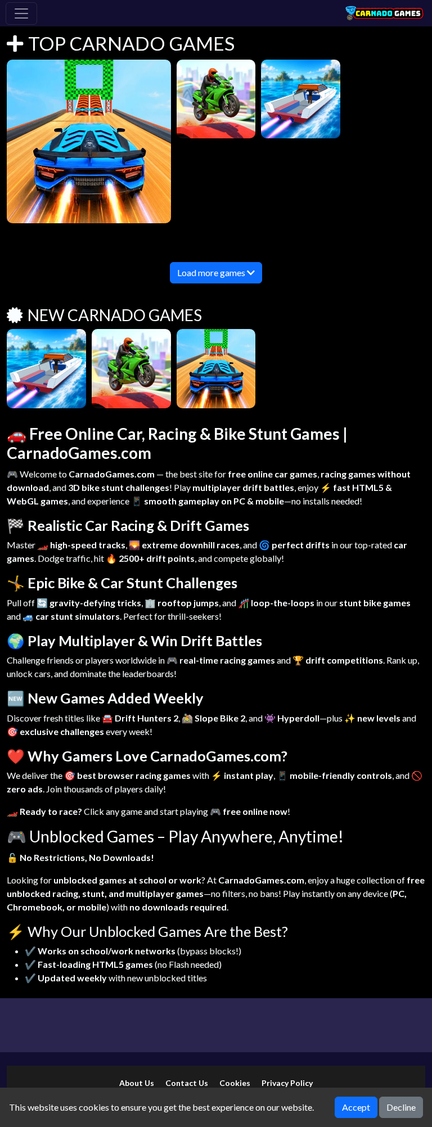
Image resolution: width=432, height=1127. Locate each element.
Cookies (234, 1083)
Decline (401, 1107)
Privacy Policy (287, 1083)
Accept (356, 1107)
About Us (136, 1083)
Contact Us (186, 1083)
